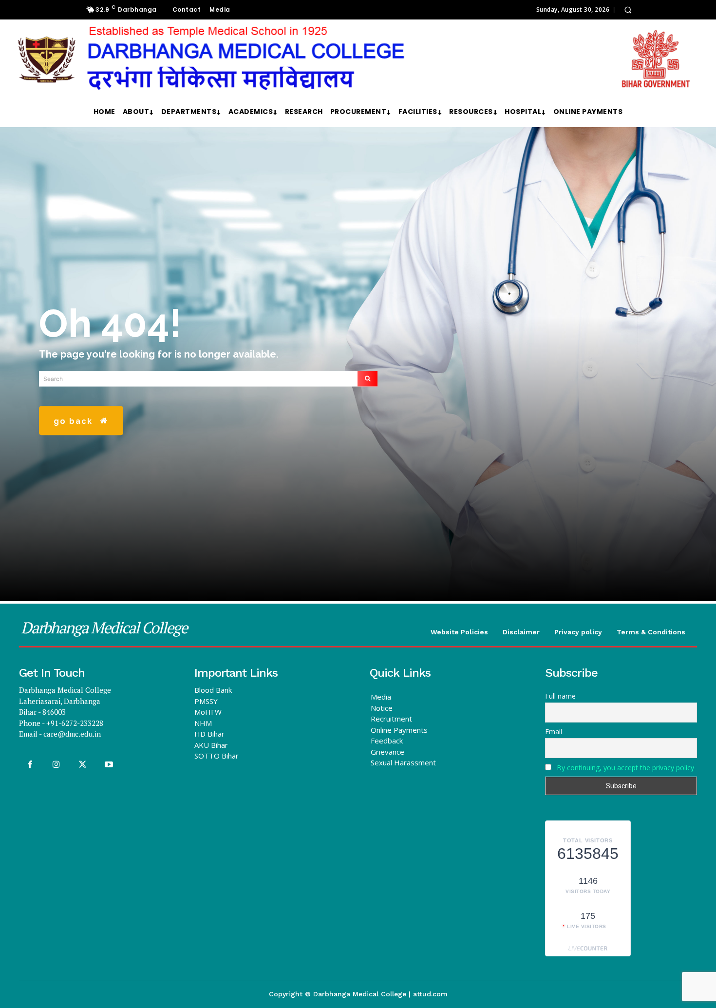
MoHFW (208, 712)
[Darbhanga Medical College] (354, 59)
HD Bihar (209, 734)
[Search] (367, 378)
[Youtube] (109, 765)
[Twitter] (82, 765)
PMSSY (206, 701)
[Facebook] (29, 765)
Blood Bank (213, 690)
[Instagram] (56, 765)
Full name (560, 696)
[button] (628, 9)
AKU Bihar (211, 745)
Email (553, 731)
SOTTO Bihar (216, 756)
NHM (203, 723)
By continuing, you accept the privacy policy (625, 767)
